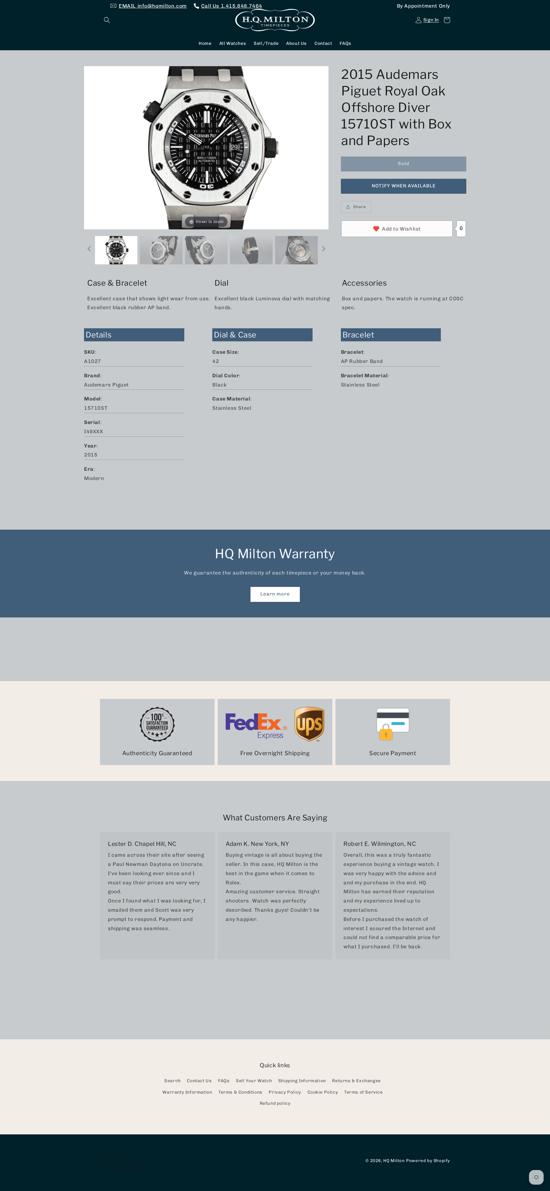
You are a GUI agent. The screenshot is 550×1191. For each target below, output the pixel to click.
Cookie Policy (322, 1092)
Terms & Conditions (240, 1092)
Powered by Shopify (428, 1160)
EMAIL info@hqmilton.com (153, 6)
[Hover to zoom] (206, 147)
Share (359, 207)
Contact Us (199, 1080)
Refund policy (275, 1103)
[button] (107, 20)
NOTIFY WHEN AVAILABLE (404, 186)
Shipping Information (302, 1080)
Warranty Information (187, 1092)
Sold (403, 163)
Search (172, 1080)
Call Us (231, 6)
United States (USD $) (126, 1167)
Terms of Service (363, 1092)
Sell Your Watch (254, 1080)
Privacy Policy (285, 1092)
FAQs (223, 1080)
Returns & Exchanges (356, 1080)
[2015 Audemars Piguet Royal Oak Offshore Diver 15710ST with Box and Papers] (116, 250)
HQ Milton (394, 1160)
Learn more (275, 594)
